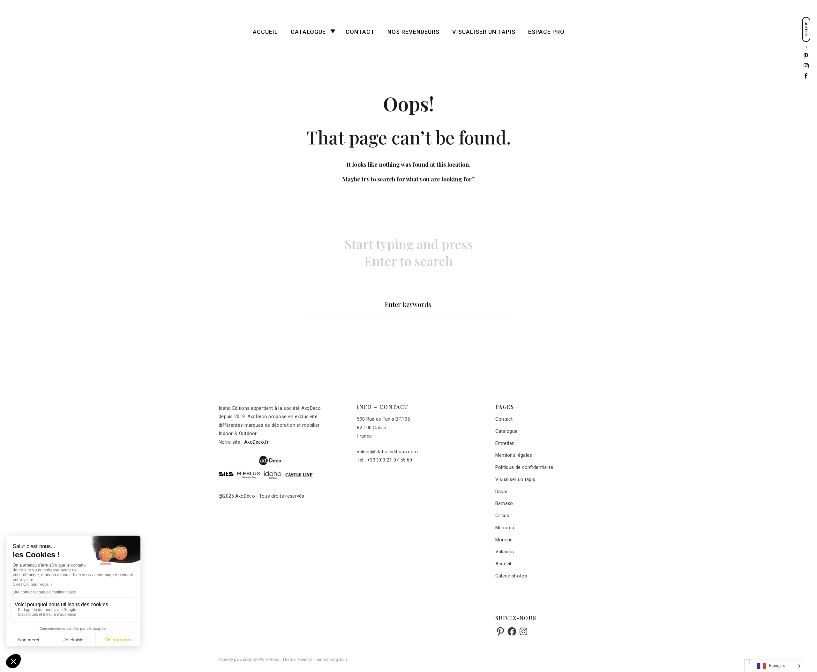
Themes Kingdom (330, 659)
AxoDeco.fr (256, 442)
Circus (502, 515)
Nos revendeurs (413, 31)
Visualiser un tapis (483, 31)
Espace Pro (546, 31)
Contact (360, 31)
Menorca (504, 528)
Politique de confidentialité (524, 467)
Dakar (501, 491)
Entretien (505, 443)
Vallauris (504, 551)
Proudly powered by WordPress (250, 659)
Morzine (504, 540)
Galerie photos (511, 576)
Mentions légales (513, 455)
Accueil (265, 31)
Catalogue (308, 31)
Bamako (504, 503)
